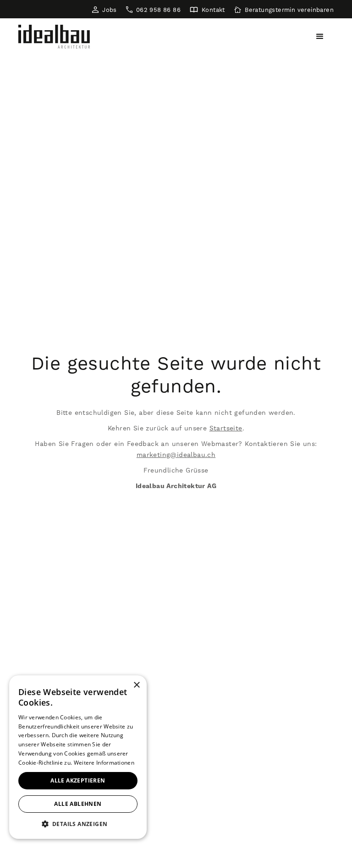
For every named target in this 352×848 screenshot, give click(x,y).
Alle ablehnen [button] (77, 804)
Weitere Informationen (104, 762)
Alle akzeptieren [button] (77, 780)
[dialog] (78, 757)
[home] (54, 37)
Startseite (225, 428)
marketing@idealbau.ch (176, 454)
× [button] (136, 685)
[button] (320, 36)
